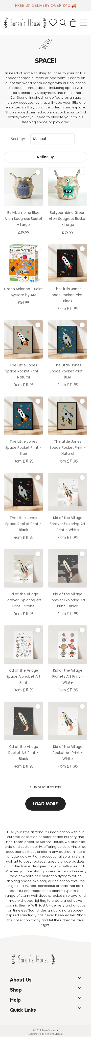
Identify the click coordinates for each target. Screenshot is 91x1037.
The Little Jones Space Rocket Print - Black (68, 294)
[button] (63, 23)
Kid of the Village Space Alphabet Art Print (23, 676)
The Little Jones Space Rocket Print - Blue (68, 371)
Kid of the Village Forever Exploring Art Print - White (67, 523)
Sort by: (18, 138)
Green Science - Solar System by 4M (23, 291)
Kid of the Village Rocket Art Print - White (68, 752)
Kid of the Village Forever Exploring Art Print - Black (67, 600)
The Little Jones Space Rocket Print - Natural (23, 371)
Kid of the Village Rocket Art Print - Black (23, 752)
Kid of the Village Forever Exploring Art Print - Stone (23, 600)
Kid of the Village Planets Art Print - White (67, 676)
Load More (45, 804)
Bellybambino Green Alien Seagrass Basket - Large (68, 218)
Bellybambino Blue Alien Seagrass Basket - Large (23, 218)
